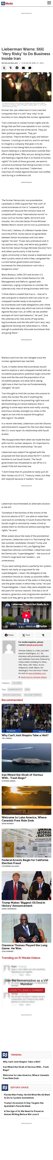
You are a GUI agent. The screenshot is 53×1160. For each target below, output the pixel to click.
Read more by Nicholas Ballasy (34, 677)
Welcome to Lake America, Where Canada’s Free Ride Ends (24, 819)
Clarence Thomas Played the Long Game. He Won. (24, 947)
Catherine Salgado (10, 866)
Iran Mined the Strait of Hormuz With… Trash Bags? (22, 776)
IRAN (27, 689)
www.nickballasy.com (37, 673)
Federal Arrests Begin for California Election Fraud (25, 861)
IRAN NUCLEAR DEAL (12, 695)
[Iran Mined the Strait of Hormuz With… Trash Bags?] (26, 757)
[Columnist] (10, 647)
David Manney (8, 824)
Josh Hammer (7, 951)
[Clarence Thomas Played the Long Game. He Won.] (26, 928)
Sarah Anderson (9, 909)
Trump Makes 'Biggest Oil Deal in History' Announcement (23, 904)
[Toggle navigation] (49, 3)
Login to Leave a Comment (26, 990)
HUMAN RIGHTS (15, 689)
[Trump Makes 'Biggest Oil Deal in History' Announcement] (26, 885)
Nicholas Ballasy (10, 63)
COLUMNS (16, 683)
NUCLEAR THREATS (32, 695)
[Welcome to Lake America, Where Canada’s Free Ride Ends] (26, 800)
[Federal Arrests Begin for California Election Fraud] (26, 842)
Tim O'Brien (7, 738)
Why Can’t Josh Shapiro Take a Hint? (25, 735)
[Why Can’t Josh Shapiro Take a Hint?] (26, 718)
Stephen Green (8, 781)
